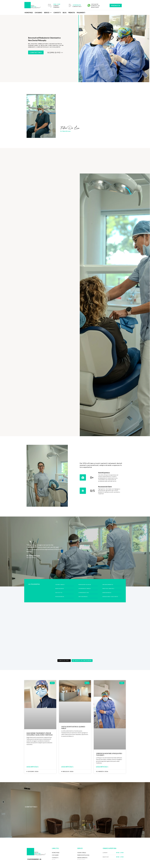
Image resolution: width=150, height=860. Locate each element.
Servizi (46, 12)
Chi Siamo (38, 12)
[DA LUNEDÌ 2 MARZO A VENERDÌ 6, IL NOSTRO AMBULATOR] (63, 637)
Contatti (57, 12)
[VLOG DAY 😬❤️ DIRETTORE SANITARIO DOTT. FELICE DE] (87, 623)
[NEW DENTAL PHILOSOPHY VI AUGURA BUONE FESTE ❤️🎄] (38, 651)
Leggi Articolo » (33, 767)
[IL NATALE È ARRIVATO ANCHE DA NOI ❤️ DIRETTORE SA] (63, 651)
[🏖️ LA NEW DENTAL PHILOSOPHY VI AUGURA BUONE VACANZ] (38, 623)
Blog (64, 12)
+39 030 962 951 (77, 5)
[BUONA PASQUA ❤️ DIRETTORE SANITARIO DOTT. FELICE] (112, 623)
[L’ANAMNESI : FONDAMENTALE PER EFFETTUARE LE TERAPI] (87, 637)
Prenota (71, 12)
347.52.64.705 (94, 4)
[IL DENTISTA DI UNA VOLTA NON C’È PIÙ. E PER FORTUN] (112, 651)
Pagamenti (81, 12)
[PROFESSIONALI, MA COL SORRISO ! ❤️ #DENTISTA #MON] (112, 637)
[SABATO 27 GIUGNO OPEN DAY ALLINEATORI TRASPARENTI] (63, 623)
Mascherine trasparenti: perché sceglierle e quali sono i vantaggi (40, 734)
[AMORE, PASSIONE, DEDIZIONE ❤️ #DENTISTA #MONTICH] (87, 651)
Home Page (29, 12)
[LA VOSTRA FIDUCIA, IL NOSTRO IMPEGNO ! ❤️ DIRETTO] (38, 637)
